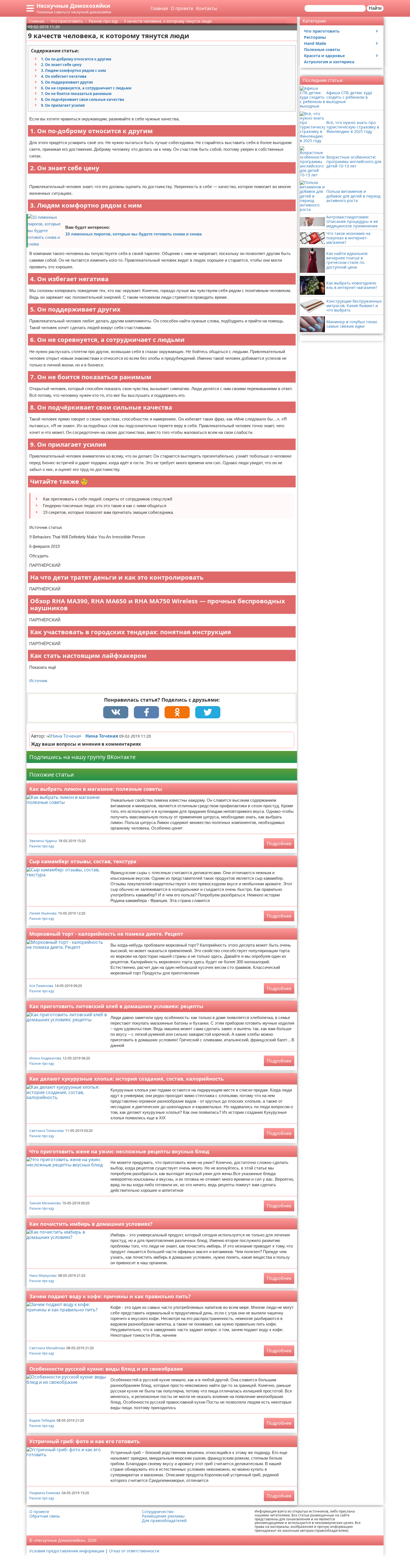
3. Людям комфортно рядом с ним (73, 70)
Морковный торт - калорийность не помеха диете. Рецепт (106, 933)
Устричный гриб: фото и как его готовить (84, 1441)
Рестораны (315, 37)
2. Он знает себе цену (61, 64)
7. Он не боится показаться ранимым (76, 93)
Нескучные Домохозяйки (73, 5)
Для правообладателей (164, 1520)
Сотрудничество (157, 1511)
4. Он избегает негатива (63, 76)
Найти (375, 8)
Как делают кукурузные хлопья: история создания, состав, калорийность (126, 1078)
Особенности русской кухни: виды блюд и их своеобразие (106, 1368)
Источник (38, 680)
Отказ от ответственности (134, 1550)
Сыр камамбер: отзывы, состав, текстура (82, 861)
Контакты (206, 8)
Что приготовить (322, 31)
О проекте (182, 8)
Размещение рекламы (163, 1516)
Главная (159, 8)
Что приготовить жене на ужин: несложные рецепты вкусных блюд (119, 1151)
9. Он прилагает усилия (63, 105)
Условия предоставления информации (66, 1550)
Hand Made (315, 43)
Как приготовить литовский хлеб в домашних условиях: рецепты (116, 1006)
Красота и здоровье (324, 55)
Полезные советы (322, 49)
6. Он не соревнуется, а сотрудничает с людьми (86, 88)
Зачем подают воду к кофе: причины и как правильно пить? (110, 1296)
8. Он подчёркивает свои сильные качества (82, 99)
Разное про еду (41, 846)
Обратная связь (44, 1516)
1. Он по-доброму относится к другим (76, 59)
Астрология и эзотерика (329, 61)
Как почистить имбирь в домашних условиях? (91, 1224)
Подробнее (279, 843)
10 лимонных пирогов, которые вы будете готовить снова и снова (133, 234)
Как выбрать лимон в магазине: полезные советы (95, 789)
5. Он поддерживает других (67, 82)
